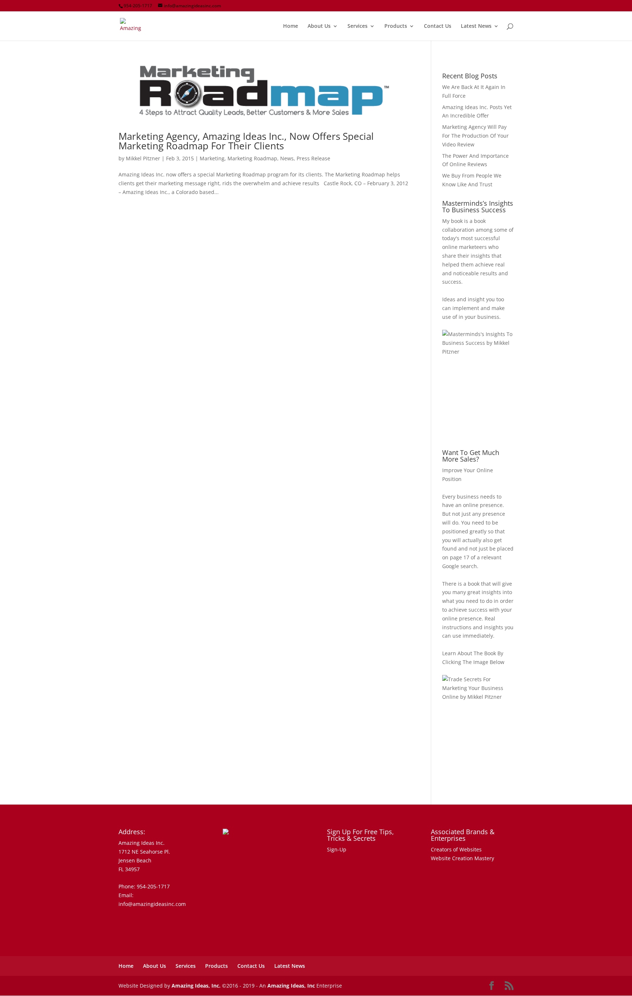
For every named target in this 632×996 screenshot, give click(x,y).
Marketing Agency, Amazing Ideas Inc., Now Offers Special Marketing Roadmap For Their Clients (246, 141)
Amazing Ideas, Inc (291, 985)
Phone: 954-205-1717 (144, 886)
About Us (319, 26)
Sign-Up (336, 849)
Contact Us (437, 26)
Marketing (212, 158)
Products (395, 26)
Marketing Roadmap (252, 158)
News (287, 158)
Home (290, 26)
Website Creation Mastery (462, 858)
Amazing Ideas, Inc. (196, 985)
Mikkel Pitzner (143, 158)
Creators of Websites (456, 849)
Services (357, 26)
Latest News (476, 26)
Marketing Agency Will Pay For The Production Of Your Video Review (475, 135)
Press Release (313, 158)
